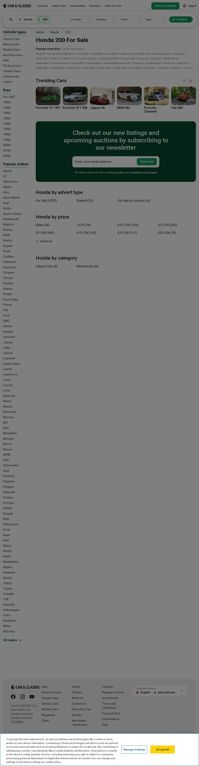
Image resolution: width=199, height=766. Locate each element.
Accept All (162, 749)
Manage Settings (134, 749)
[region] (99, 749)
